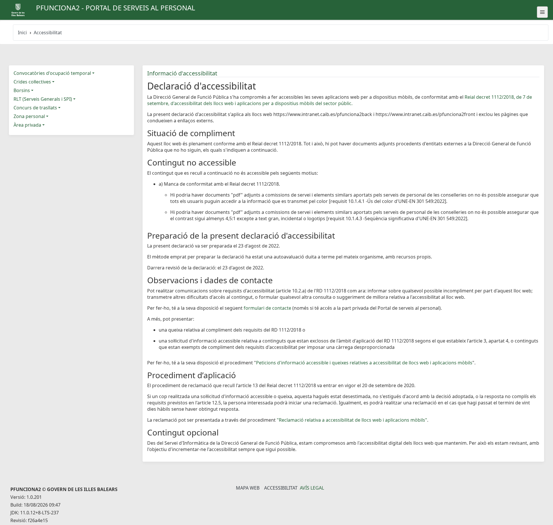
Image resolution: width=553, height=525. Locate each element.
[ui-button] (542, 12)
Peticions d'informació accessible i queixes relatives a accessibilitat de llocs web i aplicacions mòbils (364, 362)
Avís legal (312, 488)
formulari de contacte (267, 308)
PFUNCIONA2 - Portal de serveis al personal (115, 7)
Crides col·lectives (32, 82)
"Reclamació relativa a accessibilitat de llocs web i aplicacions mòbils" (352, 420)
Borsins (22, 90)
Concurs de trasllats (35, 107)
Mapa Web (248, 488)
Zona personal (29, 116)
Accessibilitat (281, 488)
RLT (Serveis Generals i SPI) (43, 99)
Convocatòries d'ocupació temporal (52, 73)
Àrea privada (27, 125)
